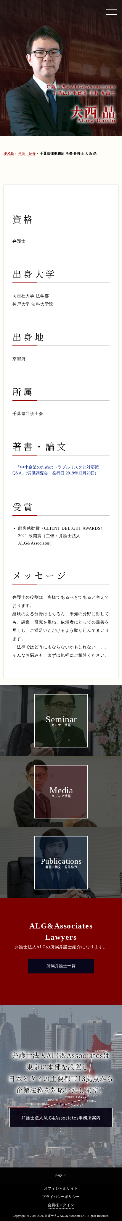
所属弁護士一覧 (61, 966)
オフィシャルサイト (61, 1188)
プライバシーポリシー (61, 1197)
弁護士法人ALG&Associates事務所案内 (60, 1118)
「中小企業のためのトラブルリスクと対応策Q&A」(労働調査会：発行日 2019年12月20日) (55, 470)
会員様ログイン (61, 1205)
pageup (61, 1175)
